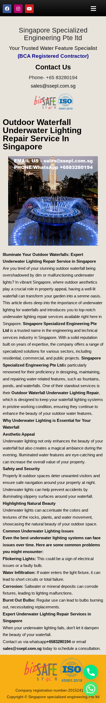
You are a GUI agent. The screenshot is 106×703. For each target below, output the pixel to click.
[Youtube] (29, 8)
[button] (93, 9)
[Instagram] (18, 8)
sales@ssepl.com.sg (53, 86)
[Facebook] (7, 8)
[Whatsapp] (90, 689)
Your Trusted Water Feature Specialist (53, 48)
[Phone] (90, 672)
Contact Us (53, 67)
